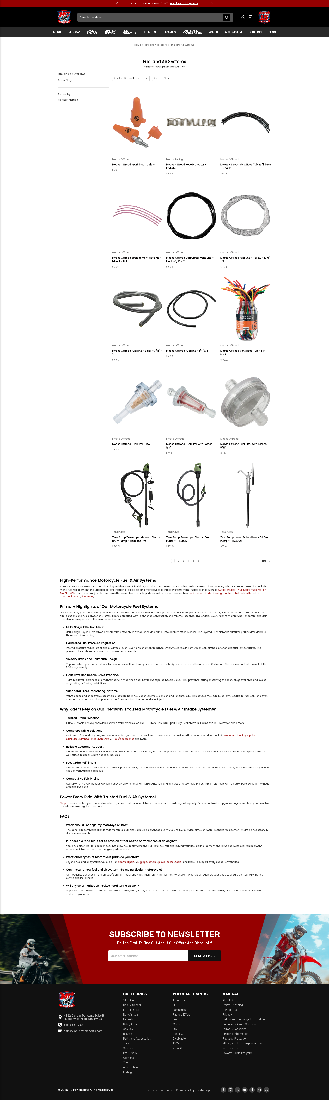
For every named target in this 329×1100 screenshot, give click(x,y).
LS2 (175, 1029)
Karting (256, 32)
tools (178, 862)
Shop (63, 803)
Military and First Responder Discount (246, 1043)
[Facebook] (223, 1090)
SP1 (66, 593)
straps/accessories (122, 739)
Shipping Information (235, 1033)
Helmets (149, 32)
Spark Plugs (65, 80)
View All (177, 1048)
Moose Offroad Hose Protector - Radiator (186, 166)
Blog (272, 32)
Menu (57, 32)
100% (176, 1043)
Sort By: (118, 78)
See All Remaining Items (184, 3)
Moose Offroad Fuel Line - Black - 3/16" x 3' (137, 352)
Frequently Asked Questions (240, 1024)
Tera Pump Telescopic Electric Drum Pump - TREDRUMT (188, 539)
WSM (72, 593)
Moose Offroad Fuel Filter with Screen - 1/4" (190, 445)
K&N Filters (224, 590)
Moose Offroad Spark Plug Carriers (133, 164)
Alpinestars (179, 1000)
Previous (118, 3)
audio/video (196, 593)
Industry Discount (234, 1048)
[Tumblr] (252, 1090)
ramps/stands (87, 739)
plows (161, 862)
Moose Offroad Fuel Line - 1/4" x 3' (187, 351)
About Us (228, 1000)
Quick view (137, 116)
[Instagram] (230, 1090)
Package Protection (235, 1038)
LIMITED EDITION (110, 32)
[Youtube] (244, 1090)
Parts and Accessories (192, 32)
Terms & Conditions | (161, 1090)
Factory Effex (181, 1014)
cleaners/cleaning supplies (240, 735)
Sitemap (204, 1090)
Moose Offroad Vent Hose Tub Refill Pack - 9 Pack (245, 166)
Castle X (178, 1033)
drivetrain (87, 596)
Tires (126, 1043)
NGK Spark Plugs (247, 590)
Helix (234, 590)
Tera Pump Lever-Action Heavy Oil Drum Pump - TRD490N (245, 539)
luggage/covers (146, 862)
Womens (128, 1057)
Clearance (129, 1048)
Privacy (227, 1014)
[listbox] (136, 78)
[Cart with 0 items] (250, 17)
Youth (213, 32)
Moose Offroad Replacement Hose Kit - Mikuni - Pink (136, 259)
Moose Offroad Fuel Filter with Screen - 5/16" (244, 445)
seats (170, 862)
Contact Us (230, 1009)
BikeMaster (180, 1038)
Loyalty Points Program (237, 1053)
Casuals (169, 32)
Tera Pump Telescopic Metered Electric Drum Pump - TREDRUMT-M (136, 539)
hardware (103, 739)
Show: (157, 78)
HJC (175, 1005)
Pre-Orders (130, 1053)
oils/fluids (71, 739)
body (208, 593)
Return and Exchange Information (244, 1019)
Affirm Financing (233, 1005)
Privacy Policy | (187, 1090)
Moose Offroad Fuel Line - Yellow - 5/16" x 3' (245, 259)
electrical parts (127, 862)
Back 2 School (92, 32)
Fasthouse (179, 1009)
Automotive (234, 32)
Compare (136, 122)
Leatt (176, 1019)
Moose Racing (181, 1024)
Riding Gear (130, 1024)
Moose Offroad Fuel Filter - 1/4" (131, 444)
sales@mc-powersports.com (83, 1030)
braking (217, 593)
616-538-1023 (73, 1024)
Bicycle (127, 1033)
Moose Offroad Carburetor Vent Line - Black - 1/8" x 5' (190, 259)
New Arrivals (129, 32)
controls (228, 593)
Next (210, 3)
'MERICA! (74, 32)
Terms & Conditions (234, 1029)
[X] (237, 1090)
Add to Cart (137, 128)
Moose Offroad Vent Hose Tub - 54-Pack (242, 352)
